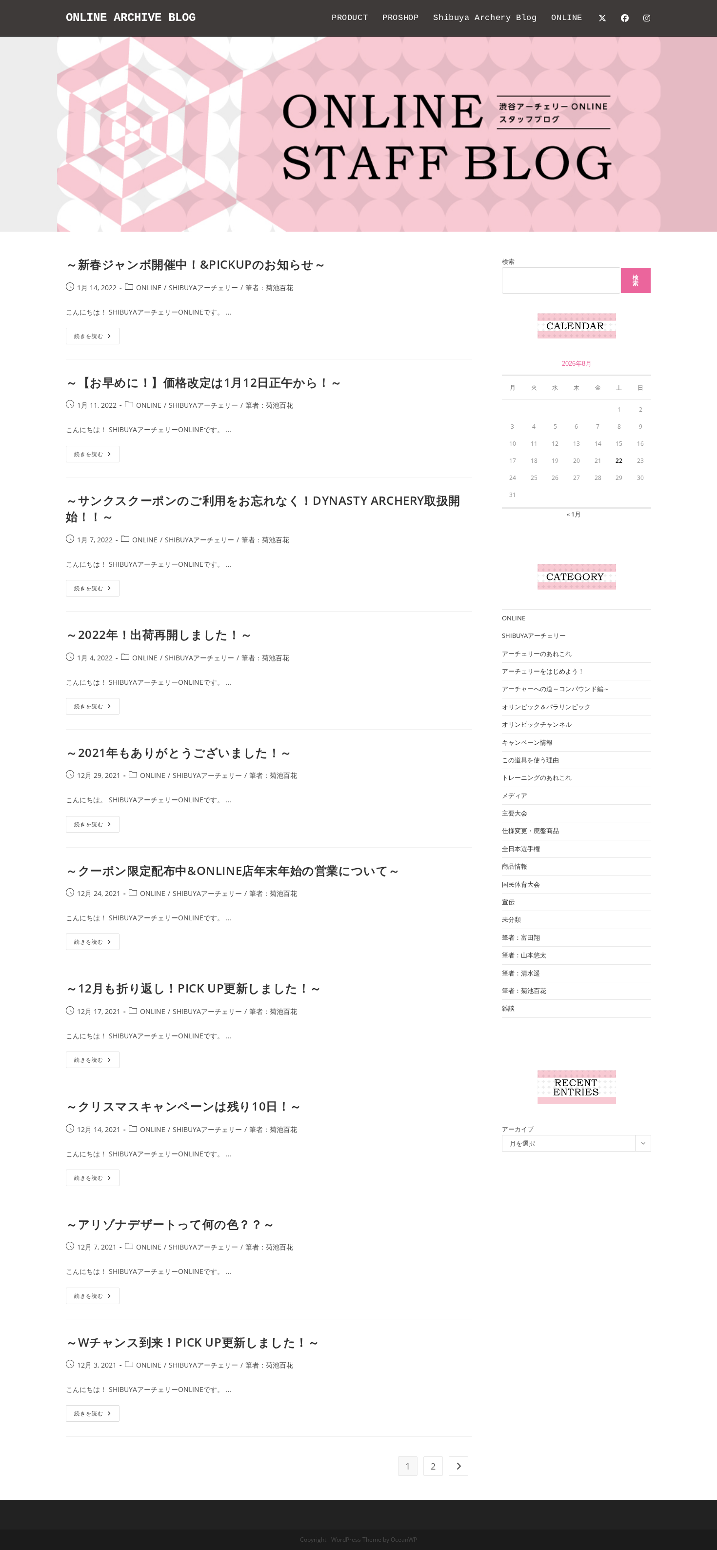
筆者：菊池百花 (269, 287)
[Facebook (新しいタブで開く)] (625, 18)
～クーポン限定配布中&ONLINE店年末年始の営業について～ (233, 870)
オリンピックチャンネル (537, 724)
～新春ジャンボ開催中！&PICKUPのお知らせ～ (196, 264)
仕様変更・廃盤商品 (530, 830)
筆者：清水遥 (521, 973)
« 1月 (574, 514)
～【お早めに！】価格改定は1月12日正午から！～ (204, 382)
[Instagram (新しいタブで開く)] (646, 18)
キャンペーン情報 (527, 742)
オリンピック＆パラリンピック (546, 706)
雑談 (508, 1008)
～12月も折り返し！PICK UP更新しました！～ (194, 988)
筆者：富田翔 (521, 937)
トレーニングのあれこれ (537, 777)
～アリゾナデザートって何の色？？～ (170, 1224)
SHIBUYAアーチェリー (203, 287)
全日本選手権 (521, 848)
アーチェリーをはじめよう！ (543, 671)
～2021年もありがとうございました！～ (179, 752)
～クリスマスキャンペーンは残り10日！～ (184, 1106)
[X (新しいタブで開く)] (602, 18)
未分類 (511, 919)
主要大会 (514, 813)
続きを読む (97, 337)
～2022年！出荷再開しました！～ (159, 634)
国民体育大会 (521, 884)
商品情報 (514, 866)
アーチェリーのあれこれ (537, 653)
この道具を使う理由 (530, 759)
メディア (514, 795)
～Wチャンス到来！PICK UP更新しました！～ (192, 1342)
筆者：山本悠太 (524, 955)
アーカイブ (518, 1129)
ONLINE (148, 287)
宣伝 (508, 901)
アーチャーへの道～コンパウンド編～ (556, 688)
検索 (508, 261)
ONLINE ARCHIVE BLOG (131, 17)
